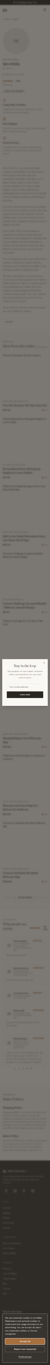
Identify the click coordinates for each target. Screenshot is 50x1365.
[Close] (44, 662)
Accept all (25, 1341)
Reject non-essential (25, 1349)
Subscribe (25, 695)
